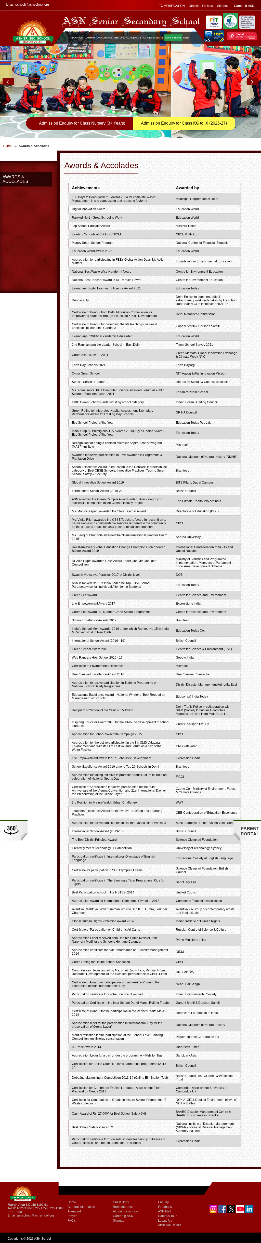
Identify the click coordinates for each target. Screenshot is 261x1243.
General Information (81, 1207)
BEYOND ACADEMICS (127, 37)
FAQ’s (72, 1220)
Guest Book (121, 1202)
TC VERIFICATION (172, 6)
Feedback (165, 1207)
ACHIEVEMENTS (153, 37)
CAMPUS (90, 37)
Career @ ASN (244, 6)
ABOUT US (76, 37)
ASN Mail (164, 1211)
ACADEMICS (105, 37)
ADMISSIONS (173, 37)
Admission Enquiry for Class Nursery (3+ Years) (82, 123)
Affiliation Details (169, 1225)
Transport (74, 1211)
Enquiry (163, 1202)
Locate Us (165, 1220)
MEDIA (187, 37)
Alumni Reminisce (125, 1211)
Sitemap (223, 6)
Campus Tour (167, 1216)
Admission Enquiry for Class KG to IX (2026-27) (184, 123)
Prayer (72, 1216)
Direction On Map (201, 6)
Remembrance (123, 1207)
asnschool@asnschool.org (35, 1215)
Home (7, 146)
